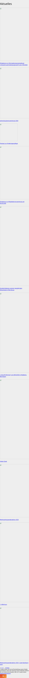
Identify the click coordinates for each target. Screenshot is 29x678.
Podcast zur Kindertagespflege (9, 143)
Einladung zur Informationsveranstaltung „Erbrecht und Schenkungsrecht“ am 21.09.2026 (13, 64)
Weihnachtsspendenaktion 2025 (9, 520)
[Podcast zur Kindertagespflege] (8, 140)
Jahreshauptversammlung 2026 (9, 121)
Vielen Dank (3, 461)
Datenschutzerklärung (5, 673)
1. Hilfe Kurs (3, 604)
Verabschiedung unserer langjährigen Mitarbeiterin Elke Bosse (11, 289)
